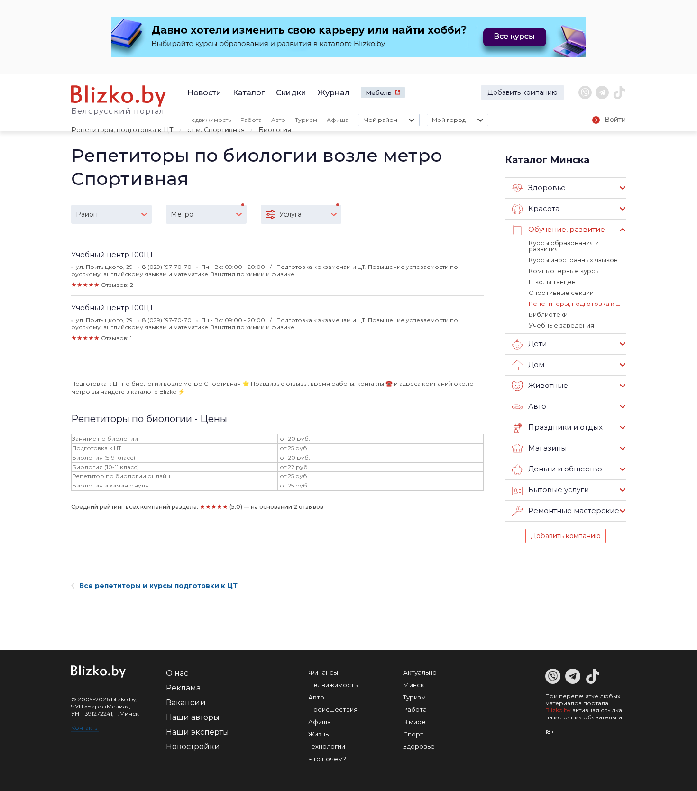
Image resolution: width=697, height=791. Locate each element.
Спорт (413, 734)
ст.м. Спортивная (216, 130)
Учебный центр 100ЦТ (112, 254)
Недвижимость (209, 119)
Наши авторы (193, 717)
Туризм (306, 119)
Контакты (85, 727)
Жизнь (318, 734)
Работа (251, 119)
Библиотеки (548, 314)
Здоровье (419, 746)
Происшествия (333, 709)
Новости (204, 92)
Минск (413, 685)
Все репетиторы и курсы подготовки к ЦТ (158, 585)
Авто (278, 119)
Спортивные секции (561, 292)
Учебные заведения (561, 325)
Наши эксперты (197, 731)
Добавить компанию (522, 92)
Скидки (291, 92)
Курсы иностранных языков (573, 260)
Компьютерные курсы (564, 271)
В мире (414, 722)
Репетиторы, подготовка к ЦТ (122, 130)
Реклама (183, 687)
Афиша (337, 119)
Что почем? (327, 759)
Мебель (379, 92)
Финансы (323, 672)
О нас (177, 673)
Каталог (249, 92)
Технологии (326, 746)
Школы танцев (552, 281)
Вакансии (186, 702)
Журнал (333, 92)
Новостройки (193, 746)
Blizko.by (558, 710)
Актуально (420, 672)
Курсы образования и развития (564, 246)
